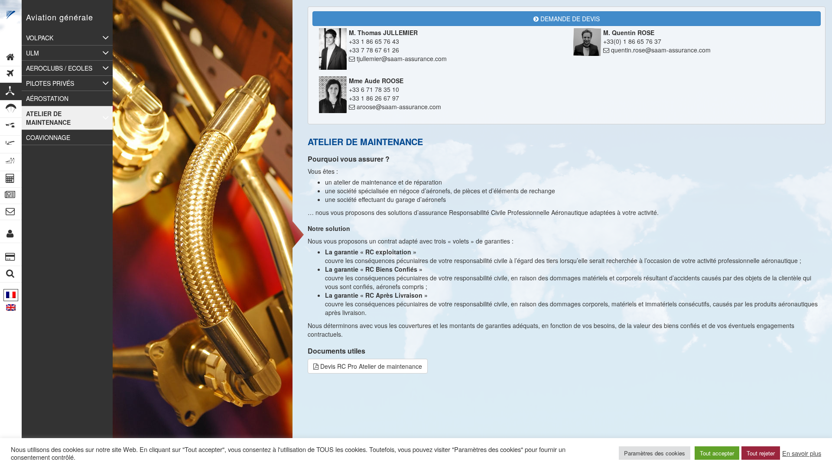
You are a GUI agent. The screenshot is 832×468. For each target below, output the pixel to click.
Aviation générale (59, 17)
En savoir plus (801, 453)
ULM (32, 53)
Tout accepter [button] (717, 453)
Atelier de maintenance (48, 118)
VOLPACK (39, 37)
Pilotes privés (50, 83)
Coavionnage (48, 137)
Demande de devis (569, 18)
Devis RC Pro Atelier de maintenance (370, 366)
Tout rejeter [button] (761, 453)
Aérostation (47, 98)
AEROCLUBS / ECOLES (59, 68)
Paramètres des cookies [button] (654, 453)
